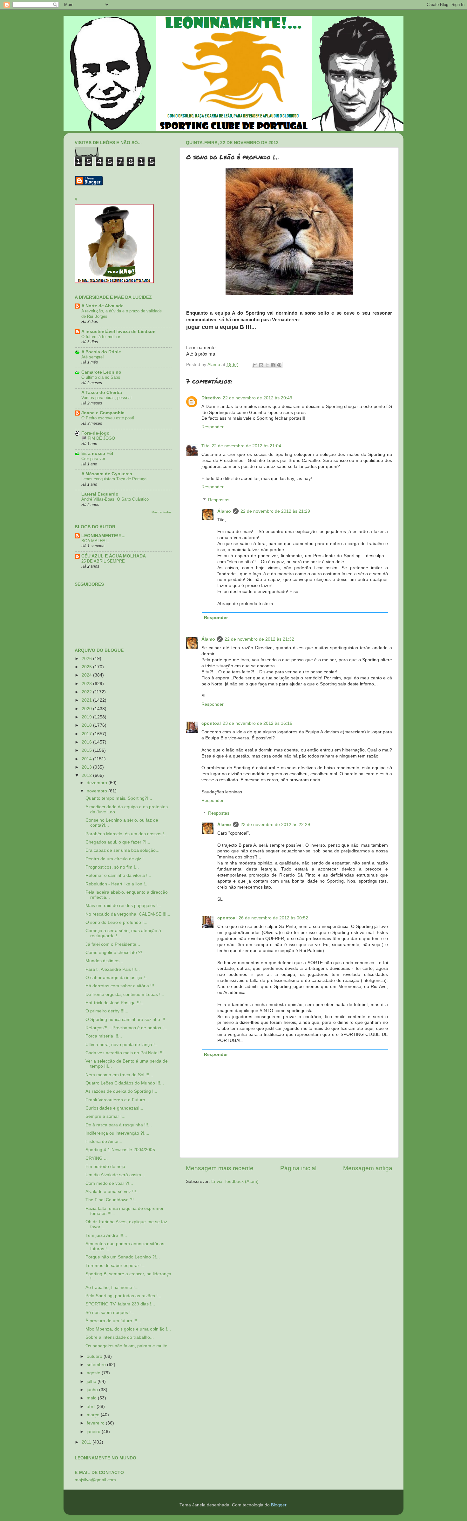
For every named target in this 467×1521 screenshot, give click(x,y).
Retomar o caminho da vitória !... (118, 875)
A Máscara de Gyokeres (106, 473)
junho (93, 1389)
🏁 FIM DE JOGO (98, 438)
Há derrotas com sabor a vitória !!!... (121, 986)
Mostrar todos (162, 512)
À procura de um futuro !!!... (113, 1320)
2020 (87, 708)
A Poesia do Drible (101, 352)
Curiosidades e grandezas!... (114, 1108)
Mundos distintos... (104, 960)
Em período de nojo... (107, 1166)
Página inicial (298, 1168)
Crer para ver (93, 458)
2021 (87, 700)
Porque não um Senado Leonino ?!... (122, 1257)
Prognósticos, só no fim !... (112, 867)
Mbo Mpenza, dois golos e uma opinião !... (128, 1329)
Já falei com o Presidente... (112, 944)
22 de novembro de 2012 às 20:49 (257, 398)
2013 (87, 767)
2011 (87, 1442)
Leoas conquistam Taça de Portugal (114, 479)
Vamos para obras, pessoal (106, 397)
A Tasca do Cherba (101, 392)
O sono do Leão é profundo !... (116, 922)
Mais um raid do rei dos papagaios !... (123, 905)
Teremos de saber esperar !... (115, 1265)
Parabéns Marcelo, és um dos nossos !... (126, 833)
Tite (205, 446)
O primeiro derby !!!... (106, 1011)
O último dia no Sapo (100, 377)
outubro (95, 1356)
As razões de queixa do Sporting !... (121, 1091)
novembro (97, 791)
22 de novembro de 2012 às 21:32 (259, 639)
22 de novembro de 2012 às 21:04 (246, 446)
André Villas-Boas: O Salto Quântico (115, 499)
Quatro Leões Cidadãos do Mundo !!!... (124, 1083)
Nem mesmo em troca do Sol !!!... (119, 1074)
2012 (87, 775)
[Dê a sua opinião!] (261, 365)
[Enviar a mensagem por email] (255, 365)
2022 (87, 692)
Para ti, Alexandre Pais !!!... (112, 969)
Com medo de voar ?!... (109, 1183)
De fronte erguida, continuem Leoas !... (124, 994)
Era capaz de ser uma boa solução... (122, 850)
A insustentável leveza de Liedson (118, 331)
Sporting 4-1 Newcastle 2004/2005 (120, 1149)
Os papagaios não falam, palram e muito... (128, 1346)
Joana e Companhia (103, 412)
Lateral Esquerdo (99, 494)
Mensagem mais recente (220, 1168)
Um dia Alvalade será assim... (115, 1174)
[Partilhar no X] (267, 365)
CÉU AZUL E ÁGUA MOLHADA (113, 556)
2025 (87, 666)
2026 (87, 658)
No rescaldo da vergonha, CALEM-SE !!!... (127, 914)
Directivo (211, 398)
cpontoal (211, 723)
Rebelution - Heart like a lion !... (117, 884)
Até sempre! (92, 357)
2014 (87, 759)
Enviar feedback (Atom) (235, 1181)
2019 (87, 717)
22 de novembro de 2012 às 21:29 (275, 511)
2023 (87, 683)
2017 (87, 733)
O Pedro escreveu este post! (107, 418)
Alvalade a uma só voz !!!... (112, 1191)
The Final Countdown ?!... (111, 1199)
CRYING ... (96, 1158)
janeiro (94, 1431)
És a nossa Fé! (97, 453)
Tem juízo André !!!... (106, 1235)
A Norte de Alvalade (102, 306)
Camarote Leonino (101, 372)
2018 (87, 725)
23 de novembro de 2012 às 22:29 (275, 824)
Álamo (224, 511)
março (94, 1414)
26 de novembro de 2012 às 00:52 (273, 918)
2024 (87, 675)
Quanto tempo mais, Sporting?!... (118, 798)
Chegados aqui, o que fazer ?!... (117, 842)
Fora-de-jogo (95, 433)
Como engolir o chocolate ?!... (115, 952)
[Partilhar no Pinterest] (279, 365)
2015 (87, 750)
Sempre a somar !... (105, 1116)
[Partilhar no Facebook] (273, 365)
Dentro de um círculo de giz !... (116, 859)
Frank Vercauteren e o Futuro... (117, 1099)
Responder (212, 426)
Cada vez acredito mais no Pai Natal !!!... (126, 1053)
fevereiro (96, 1423)
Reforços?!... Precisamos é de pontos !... (126, 1027)
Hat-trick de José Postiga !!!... (115, 1002)
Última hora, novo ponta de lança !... (122, 1044)
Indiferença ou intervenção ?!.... (117, 1133)
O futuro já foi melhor (100, 336)
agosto (94, 1373)
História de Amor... (103, 1141)
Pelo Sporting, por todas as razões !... (123, 1295)
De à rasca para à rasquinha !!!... (118, 1125)
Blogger (278, 1505)
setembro (97, 1364)
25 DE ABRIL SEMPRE (103, 561)
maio (92, 1398)
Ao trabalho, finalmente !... (112, 1287)
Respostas (218, 499)
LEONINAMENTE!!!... (103, 535)
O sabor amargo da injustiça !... (117, 977)
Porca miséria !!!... (103, 1036)
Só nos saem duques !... (109, 1312)
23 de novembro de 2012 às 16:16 (257, 723)
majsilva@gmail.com (95, 1480)
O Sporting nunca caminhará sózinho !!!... (127, 1019)
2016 (87, 742)
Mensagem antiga (367, 1168)
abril (92, 1406)
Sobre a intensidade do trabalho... (119, 1337)
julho (92, 1381)
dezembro (97, 782)
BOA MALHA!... (96, 540)
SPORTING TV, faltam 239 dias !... (120, 1304)
